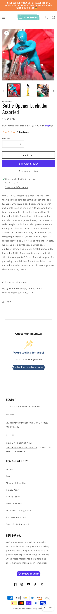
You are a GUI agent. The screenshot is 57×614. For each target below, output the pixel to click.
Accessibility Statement (17, 524)
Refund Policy (13, 496)
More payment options (28, 171)
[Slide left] (3, 91)
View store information (16, 187)
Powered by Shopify (36, 608)
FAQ (8, 476)
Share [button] (8, 301)
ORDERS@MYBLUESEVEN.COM (21, 447)
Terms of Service (14, 503)
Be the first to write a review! (28, 367)
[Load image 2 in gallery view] (28, 90)
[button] (3, 17)
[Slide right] (53, 91)
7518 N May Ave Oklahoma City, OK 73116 (27, 422)
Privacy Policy (12, 489)
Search (9, 469)
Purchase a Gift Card (16, 517)
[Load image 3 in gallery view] (42, 90)
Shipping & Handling (16, 483)
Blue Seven (23, 608)
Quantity (6, 138)
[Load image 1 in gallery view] (13, 90)
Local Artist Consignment (18, 510)
